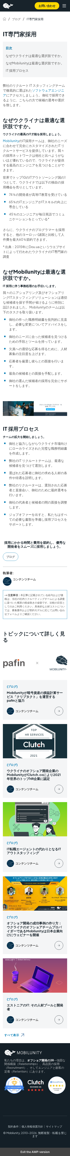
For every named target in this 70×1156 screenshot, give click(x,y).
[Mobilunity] (8, 6)
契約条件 (13, 1126)
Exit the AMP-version (35, 1152)
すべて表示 (11, 1035)
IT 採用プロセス (17, 70)
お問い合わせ (47, 6)
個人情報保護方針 (32, 1126)
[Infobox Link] (35, 683)
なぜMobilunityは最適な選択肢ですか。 (35, 63)
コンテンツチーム (24, 579)
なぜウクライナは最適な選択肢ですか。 (35, 56)
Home (4, 19)
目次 (9, 48)
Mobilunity (11, 141)
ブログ (16, 19)
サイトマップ (54, 1126)
